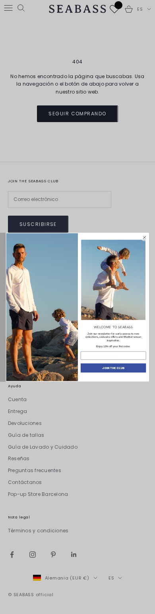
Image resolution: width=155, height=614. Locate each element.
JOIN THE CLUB (113, 367)
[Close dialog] (144, 237)
